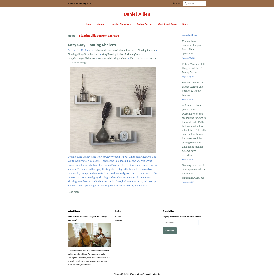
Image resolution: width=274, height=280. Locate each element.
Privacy (118, 220)
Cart (178, 3)
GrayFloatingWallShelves (81, 58)
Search (118, 216)
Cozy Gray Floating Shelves (92, 44)
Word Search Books (167, 24)
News (71, 36)
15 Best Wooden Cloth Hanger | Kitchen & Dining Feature (193, 68)
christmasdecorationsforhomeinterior (114, 50)
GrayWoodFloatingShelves (112, 58)
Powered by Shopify (151, 273)
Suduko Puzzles (144, 24)
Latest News (74, 210)
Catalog (101, 24)
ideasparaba (136, 58)
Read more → (75, 191)
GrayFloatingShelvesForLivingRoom (121, 54)
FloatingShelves (146, 50)
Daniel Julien (137, 14)
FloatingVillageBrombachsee (83, 54)
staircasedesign (78, 62)
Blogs (185, 24)
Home (89, 24)
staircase (151, 58)
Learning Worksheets (120, 24)
